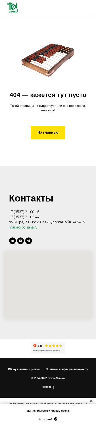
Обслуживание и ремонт (24, 369)
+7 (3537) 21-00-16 (24, 212)
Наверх (47, 386)
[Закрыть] (91, 400)
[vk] (12, 240)
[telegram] (28, 240)
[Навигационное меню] (88, 8)
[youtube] (20, 240)
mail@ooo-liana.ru (23, 227)
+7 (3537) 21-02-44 (24, 217)
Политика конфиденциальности (67, 369)
